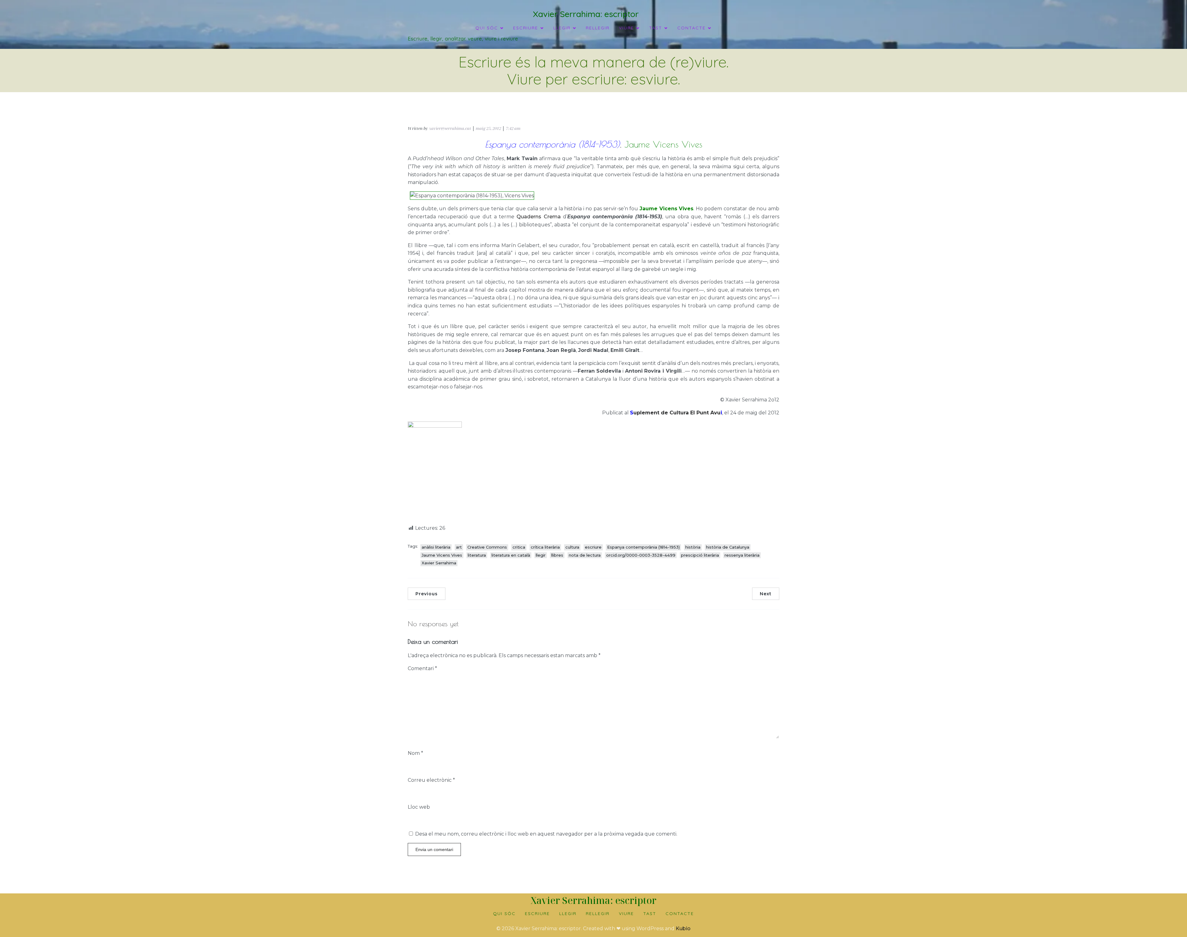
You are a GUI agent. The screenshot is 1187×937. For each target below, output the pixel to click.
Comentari (422, 668)
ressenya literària (742, 555)
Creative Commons (487, 547)
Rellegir (598, 28)
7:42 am (513, 128)
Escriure (537, 913)
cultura (572, 547)
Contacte (680, 913)
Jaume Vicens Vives (442, 555)
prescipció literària (700, 555)
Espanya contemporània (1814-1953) (643, 547)
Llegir (567, 913)
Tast (649, 913)
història (692, 547)
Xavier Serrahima (439, 562)
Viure (626, 913)
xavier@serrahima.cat (450, 128)
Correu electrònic (431, 780)
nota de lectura (585, 555)
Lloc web (419, 807)
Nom (415, 753)
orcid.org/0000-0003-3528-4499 (640, 555)
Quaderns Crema (538, 217)
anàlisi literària (436, 547)
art (459, 547)
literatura (477, 555)
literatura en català (510, 555)
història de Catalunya (727, 547)
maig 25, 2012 (488, 128)
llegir (541, 555)
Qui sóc (504, 913)
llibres (557, 555)
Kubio (683, 928)
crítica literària (545, 547)
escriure (593, 547)
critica (519, 547)
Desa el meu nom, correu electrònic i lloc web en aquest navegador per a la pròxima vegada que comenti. (546, 834)
